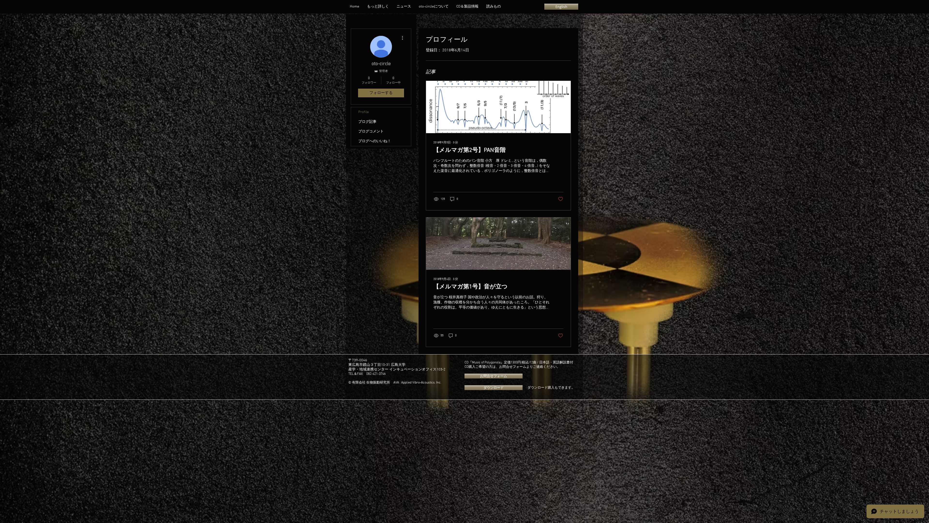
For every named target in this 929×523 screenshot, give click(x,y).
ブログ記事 (367, 122)
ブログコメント (371, 131)
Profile (363, 112)
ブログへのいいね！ (374, 141)
